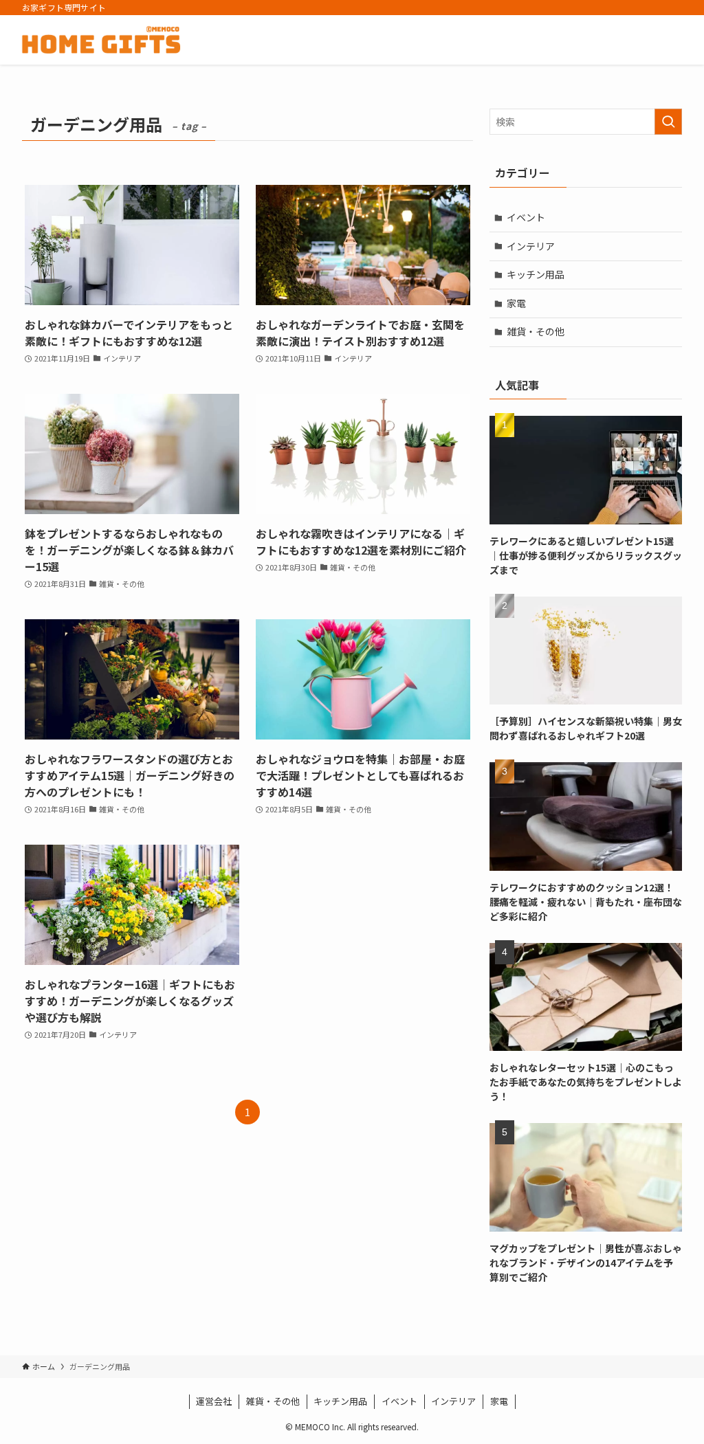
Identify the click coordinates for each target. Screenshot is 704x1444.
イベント (526, 217)
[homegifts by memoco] (101, 40)
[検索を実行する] (668, 122)
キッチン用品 (535, 274)
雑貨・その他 (535, 331)
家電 (516, 303)
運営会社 (214, 1401)
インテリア (531, 246)
